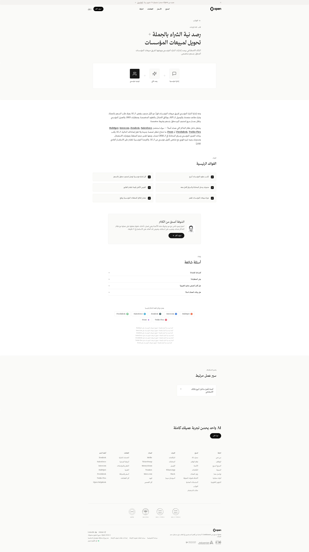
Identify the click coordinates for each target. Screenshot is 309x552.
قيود (150, 478)
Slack (172, 474)
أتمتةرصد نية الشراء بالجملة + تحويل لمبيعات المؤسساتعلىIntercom (154, 330)
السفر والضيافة (124, 474)
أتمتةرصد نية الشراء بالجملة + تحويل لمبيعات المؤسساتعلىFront (154, 343)
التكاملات (195, 470)
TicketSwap (147, 462)
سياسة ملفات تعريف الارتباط (137, 538)
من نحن (218, 457)
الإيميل (173, 466)
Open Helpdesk (99, 482)
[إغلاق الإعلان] (220, 2)
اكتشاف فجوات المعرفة (190, 478)
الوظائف (218, 462)
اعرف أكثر (98, 9)
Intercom (124, 128)
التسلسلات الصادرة (192, 482)
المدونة (218, 470)
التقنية (127, 470)
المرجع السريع (217, 466)
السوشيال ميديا (170, 478)
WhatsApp (170, 470)
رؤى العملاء (194, 474)
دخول (89, 9)
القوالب (195, 20)
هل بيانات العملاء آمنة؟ (193, 292)
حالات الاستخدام (193, 490)
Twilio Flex (195, 131)
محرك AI (195, 457)
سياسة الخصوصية (152, 538)
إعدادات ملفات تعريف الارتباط (119, 538)
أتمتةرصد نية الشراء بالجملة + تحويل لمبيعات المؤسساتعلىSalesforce (155, 335)
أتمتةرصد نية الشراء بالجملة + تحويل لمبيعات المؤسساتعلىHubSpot (154, 328)
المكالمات (172, 457)
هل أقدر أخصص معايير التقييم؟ (190, 286)
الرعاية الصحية (124, 462)
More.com (148, 474)
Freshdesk (182, 131)
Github (101, 532)
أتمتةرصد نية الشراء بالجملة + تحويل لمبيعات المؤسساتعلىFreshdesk (154, 338)
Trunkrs (148, 470)
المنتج (167, 9)
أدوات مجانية (217, 478)
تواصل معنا (217, 474)
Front (170, 131)
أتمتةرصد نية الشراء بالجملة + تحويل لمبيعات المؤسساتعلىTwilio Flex (154, 340)
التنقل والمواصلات (123, 466)
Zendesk (135, 128)
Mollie (149, 457)
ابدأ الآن (215, 436)
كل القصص (148, 482)
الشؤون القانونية (216, 482)
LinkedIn (91, 532)
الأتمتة (196, 466)
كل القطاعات (125, 478)
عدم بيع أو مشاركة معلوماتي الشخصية (98, 538)
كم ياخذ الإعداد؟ (195, 273)
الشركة (141, 9)
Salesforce (146, 128)
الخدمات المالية (124, 457)
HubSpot (114, 128)
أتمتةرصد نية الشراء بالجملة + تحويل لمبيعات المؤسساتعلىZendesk (154, 333)
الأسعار (159, 9)
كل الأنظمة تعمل (92, 541)
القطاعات (150, 9)
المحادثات (172, 462)
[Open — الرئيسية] (215, 9)
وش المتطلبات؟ (196, 279)
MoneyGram (147, 466)
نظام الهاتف (194, 462)
